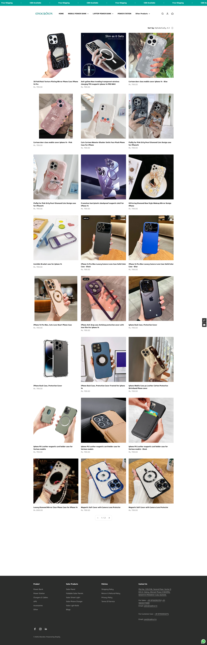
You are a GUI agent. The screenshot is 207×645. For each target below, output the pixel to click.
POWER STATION (124, 13)
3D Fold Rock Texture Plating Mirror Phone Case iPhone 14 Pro (55, 82)
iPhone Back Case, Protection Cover (47, 385)
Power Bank (38, 589)
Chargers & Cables (40, 597)
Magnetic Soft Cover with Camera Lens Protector (101, 507)
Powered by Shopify (53, 637)
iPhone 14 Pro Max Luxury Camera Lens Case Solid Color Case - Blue (151, 265)
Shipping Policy (107, 589)
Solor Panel (70, 589)
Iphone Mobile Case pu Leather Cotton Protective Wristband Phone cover (148, 387)
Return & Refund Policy (110, 593)
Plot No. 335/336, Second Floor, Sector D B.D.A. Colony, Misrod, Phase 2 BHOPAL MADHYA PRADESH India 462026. (155, 592)
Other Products (142, 13)
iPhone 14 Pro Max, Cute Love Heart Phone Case (52, 325)
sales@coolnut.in (150, 606)
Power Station (39, 593)
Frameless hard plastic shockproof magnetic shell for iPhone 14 (102, 204)
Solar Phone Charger (74, 601)
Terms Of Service (108, 601)
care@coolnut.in (150, 619)
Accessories (38, 605)
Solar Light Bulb (72, 605)
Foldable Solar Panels (74, 593)
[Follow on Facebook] (34, 629)
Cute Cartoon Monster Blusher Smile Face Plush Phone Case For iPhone (103, 143)
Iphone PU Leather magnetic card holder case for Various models (53, 447)
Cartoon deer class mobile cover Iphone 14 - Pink (52, 142)
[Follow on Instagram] (40, 629)
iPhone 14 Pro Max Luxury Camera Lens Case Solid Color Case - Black (103, 265)
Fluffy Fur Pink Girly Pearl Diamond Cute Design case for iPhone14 (150, 143)
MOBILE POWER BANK (77, 13)
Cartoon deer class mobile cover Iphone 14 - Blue (148, 81)
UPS (35, 601)
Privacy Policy (106, 597)
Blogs (68, 609)
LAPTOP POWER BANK (102, 13)
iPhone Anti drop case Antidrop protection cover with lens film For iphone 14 (102, 326)
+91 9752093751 (154, 600)
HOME (61, 13)
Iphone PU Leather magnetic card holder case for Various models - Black (148, 447)
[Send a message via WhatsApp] (203, 641)
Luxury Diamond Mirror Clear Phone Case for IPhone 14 (55, 507)
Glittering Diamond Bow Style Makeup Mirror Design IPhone (150, 204)
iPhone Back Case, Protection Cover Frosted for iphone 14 (103, 387)
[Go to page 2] (109, 518)
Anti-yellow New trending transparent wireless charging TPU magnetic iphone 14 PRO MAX (100, 82)
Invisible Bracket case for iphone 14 (47, 264)
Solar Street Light (73, 597)
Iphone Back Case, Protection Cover (143, 325)
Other (35, 609)
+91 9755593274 (162, 614)
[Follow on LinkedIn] (45, 629)
